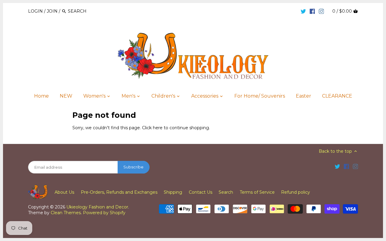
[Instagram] (321, 11)
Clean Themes (66, 212)
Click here (152, 127)
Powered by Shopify (104, 212)
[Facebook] (312, 11)
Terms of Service (257, 192)
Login (35, 11)
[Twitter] (303, 11)
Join (52, 11)
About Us (64, 192)
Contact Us (200, 192)
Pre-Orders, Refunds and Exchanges (119, 192)
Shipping (173, 192)
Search (226, 192)
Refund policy (295, 192)
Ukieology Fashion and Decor (97, 207)
